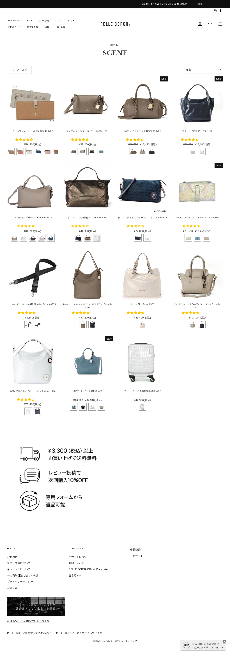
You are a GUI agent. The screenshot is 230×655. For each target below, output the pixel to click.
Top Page (60, 27)
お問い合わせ (76, 563)
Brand (30, 20)
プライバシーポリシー (20, 581)
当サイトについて (79, 557)
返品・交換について (19, 563)
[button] (24, 139)
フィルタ (22, 69)
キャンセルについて (19, 569)
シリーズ (72, 20)
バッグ (58, 20)
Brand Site (32, 27)
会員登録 (12, 588)
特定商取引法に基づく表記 (22, 575)
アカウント (136, 556)
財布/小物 (44, 20)
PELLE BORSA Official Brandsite (88, 569)
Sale (46, 27)
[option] (115, 4)
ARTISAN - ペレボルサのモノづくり (28, 620)
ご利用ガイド (14, 27)
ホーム (114, 44)
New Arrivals (14, 20)
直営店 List (75, 575)
